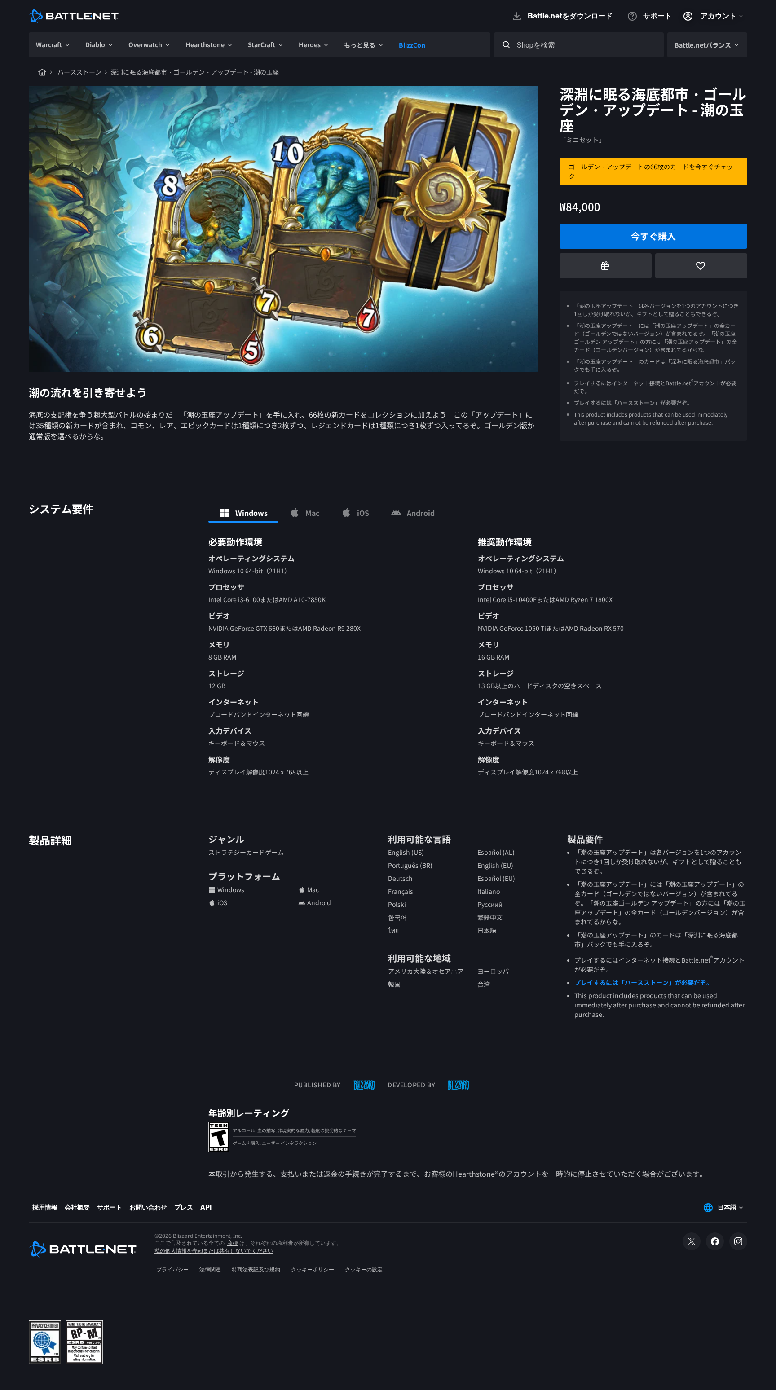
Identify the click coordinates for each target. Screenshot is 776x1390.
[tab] (243, 513)
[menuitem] (53, 44)
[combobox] (587, 45)
